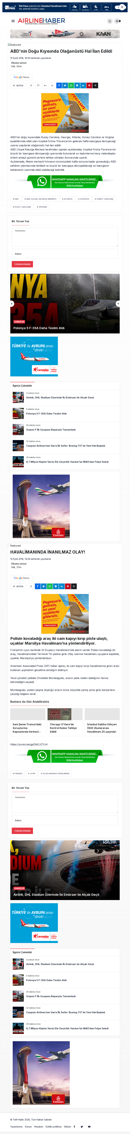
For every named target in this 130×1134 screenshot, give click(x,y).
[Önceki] (12, 303)
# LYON (31, 779)
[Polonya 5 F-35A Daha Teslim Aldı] (65, 413)
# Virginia (42, 207)
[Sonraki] (118, 303)
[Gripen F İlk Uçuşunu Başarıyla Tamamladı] (65, 303)
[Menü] (13, 21)
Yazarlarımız (16, 1132)
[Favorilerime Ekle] (31, 85)
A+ (45, 85)
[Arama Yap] (110, 21)
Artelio (56, 1125)
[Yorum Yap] (38, 85)
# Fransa (17, 779)
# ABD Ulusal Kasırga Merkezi (40, 199)
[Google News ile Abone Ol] (21, 77)
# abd (16, 199)
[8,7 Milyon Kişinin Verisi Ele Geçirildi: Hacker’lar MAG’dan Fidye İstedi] (65, 462)
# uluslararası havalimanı (55, 779)
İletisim (67, 1132)
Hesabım (38, 1132)
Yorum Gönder (22, 264)
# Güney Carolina (104, 199)
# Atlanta (67, 199)
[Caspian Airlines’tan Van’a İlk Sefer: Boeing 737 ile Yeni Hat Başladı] (65, 446)
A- (52, 85)
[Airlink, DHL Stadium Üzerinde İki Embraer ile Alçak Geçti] (65, 397)
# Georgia (83, 199)
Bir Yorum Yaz (20, 221)
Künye (28, 1132)
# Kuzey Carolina (22, 207)
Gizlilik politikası (54, 1132)
